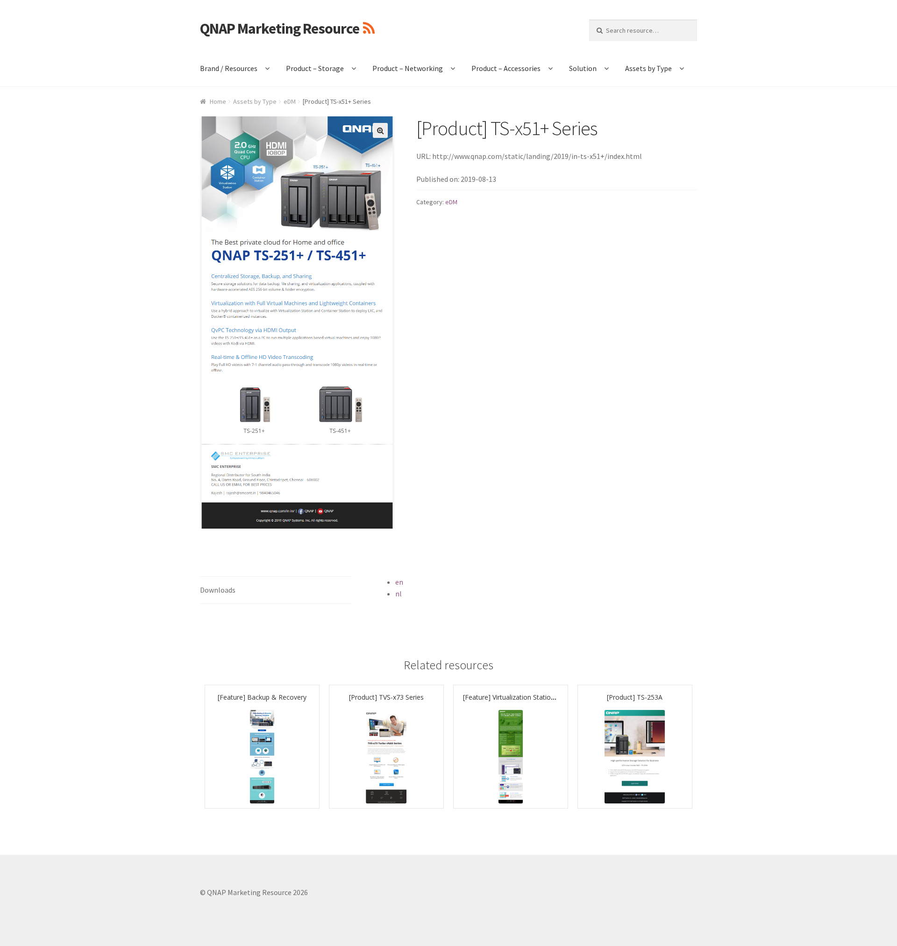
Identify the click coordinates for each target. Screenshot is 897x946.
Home (218, 101)
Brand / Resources (228, 68)
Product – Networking (407, 68)
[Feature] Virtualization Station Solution (522, 697)
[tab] (275, 590)
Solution (583, 68)
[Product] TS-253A (634, 697)
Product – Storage (315, 68)
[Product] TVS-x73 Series (386, 697)
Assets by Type (648, 68)
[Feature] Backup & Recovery (262, 697)
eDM (290, 101)
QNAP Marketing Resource (279, 28)
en (399, 582)
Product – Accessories (506, 68)
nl (398, 593)
